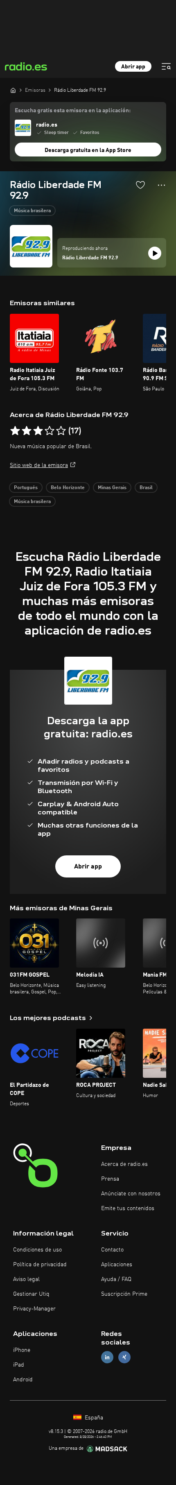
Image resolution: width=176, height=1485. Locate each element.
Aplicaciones (116, 1264)
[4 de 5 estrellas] (49, 431)
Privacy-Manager (34, 1309)
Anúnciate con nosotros (130, 1194)
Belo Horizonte (68, 487)
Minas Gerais (112, 487)
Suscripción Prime (124, 1294)
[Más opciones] (161, 185)
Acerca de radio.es (124, 1164)
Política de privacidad (40, 1264)
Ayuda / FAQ (116, 1279)
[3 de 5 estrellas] (38, 431)
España (93, 1418)
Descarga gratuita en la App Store (88, 150)
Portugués (26, 487)
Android (23, 1380)
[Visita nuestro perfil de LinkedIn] (107, 1357)
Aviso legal (26, 1279)
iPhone (21, 1350)
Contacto (112, 1250)
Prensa (110, 1179)
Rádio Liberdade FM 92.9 (90, 258)
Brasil (146, 487)
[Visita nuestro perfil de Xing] (124, 1357)
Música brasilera (32, 211)
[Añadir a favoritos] (140, 184)
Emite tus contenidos (127, 1208)
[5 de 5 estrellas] (61, 431)
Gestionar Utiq (31, 1294)
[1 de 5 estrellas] (15, 431)
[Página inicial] (13, 90)
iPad (18, 1365)
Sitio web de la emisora (39, 465)
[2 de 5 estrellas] (26, 431)
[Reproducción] (154, 253)
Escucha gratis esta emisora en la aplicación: (73, 110)
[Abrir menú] (166, 66)
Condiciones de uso (37, 1250)
